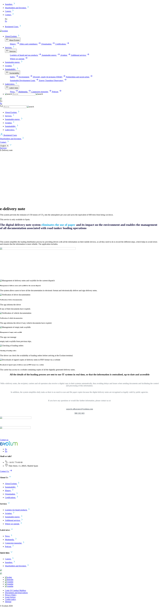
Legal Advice (10, 597)
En (6, 451)
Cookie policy (10, 599)
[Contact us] (1, 437)
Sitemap (8, 602)
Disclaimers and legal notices (16, 593)
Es (6, 21)
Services (3, 148)
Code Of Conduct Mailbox (15, 590)
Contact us (4, 440)
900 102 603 (79, 413)
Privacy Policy (10, 595)
